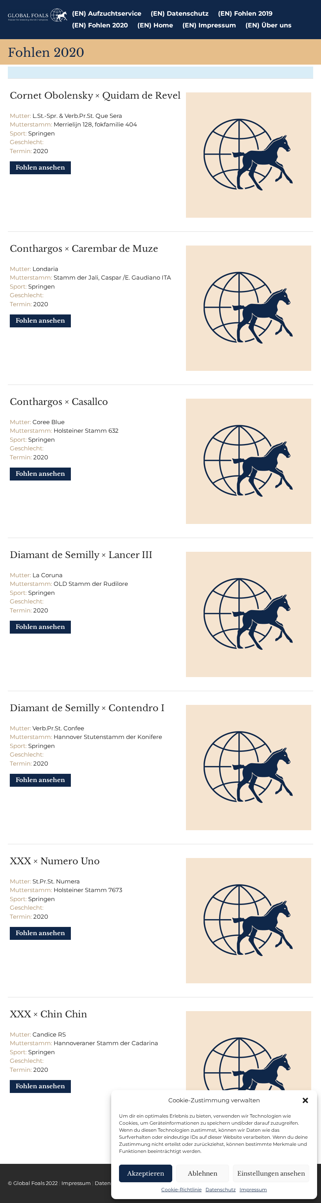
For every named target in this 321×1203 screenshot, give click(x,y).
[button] (305, 1100)
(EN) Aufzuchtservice (106, 13)
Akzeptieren (145, 1173)
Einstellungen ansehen (271, 1173)
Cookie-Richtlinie (181, 1189)
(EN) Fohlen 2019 (245, 13)
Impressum (253, 1189)
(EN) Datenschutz (180, 13)
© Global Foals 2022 (33, 1183)
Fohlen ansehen (40, 167)
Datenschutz (221, 1189)
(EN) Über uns (268, 25)
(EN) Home (155, 25)
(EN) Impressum (209, 25)
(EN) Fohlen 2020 (100, 25)
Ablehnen (202, 1173)
